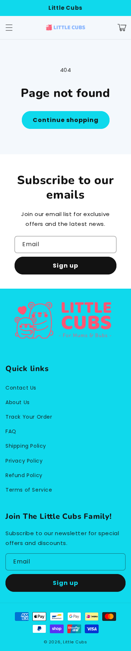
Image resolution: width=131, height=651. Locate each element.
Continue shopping (66, 120)
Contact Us (20, 387)
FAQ (10, 431)
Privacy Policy (24, 460)
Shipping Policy (25, 445)
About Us (17, 402)
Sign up (65, 265)
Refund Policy (24, 475)
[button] (9, 28)
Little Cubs (75, 642)
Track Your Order (28, 416)
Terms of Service (28, 489)
